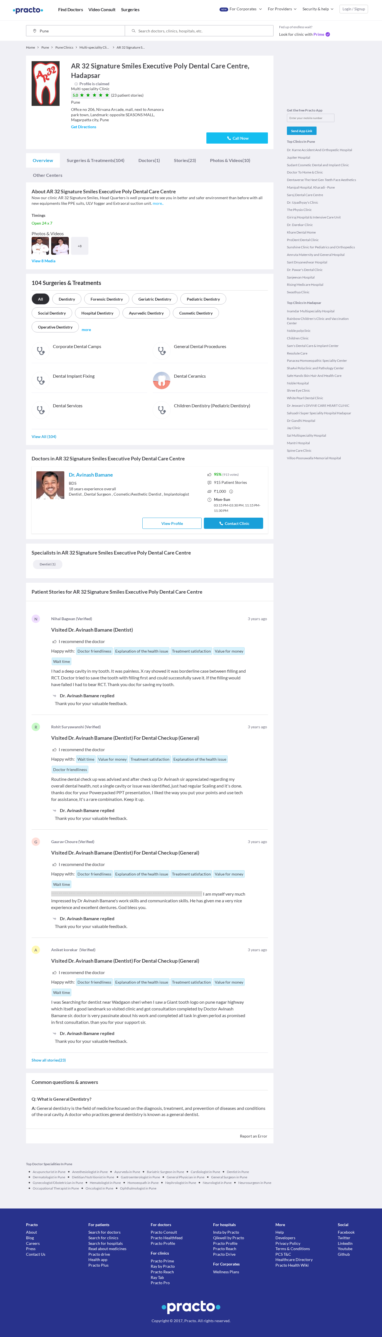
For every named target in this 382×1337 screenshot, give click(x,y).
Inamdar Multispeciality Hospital (310, 311)
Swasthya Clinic (298, 292)
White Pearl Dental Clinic (305, 398)
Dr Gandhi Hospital (301, 420)
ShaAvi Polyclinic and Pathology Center (315, 368)
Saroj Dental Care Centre (305, 195)
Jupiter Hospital (298, 157)
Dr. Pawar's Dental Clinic (305, 270)
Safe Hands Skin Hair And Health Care (314, 375)
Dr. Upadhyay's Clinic (302, 202)
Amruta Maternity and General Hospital (316, 255)
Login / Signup (354, 9)
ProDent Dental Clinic (303, 240)
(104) (95, 160)
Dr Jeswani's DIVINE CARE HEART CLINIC (318, 405)
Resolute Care (297, 353)
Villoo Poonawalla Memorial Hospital (314, 458)
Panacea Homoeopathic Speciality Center (317, 360)
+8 (80, 246)
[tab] (43, 160)
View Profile (172, 523)
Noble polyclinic (299, 331)
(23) (185, 160)
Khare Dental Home (301, 232)
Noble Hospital (298, 383)
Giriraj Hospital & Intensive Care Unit (314, 217)
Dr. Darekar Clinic (300, 225)
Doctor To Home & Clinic (305, 172)
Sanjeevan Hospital (301, 277)
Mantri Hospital (298, 443)
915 (230, 482)
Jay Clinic (294, 428)
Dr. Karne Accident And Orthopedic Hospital (319, 150)
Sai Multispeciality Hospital (306, 435)
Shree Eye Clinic (298, 390)
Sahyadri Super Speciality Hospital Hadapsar (319, 413)
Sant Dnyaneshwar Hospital (307, 262)
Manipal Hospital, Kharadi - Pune (311, 187)
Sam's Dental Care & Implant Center (313, 346)
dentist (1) (48, 564)
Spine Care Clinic (299, 450)
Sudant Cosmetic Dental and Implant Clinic (318, 165)
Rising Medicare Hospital (305, 284)
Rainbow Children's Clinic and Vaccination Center (318, 321)
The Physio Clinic (299, 210)
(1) (149, 160)
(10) (230, 160)
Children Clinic (298, 338)
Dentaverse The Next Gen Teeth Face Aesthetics (321, 180)
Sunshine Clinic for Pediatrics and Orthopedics (321, 247)
